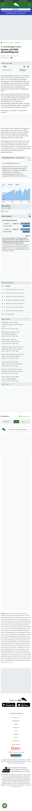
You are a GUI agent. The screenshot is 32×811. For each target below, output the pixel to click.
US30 (23, 1)
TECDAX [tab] (10, 184)
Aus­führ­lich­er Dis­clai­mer (7, 662)
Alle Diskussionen (9, 314)
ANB (16, 731)
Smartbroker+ (19, 166)
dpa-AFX (17, 42)
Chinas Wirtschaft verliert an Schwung (17, 289)
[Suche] (29, 4)
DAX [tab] (3, 184)
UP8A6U (6, 229)
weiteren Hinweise (21, 247)
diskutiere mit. (20, 158)
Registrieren (25, 422)
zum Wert (6, 211)
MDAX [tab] (17, 184)
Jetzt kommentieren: (6, 57)
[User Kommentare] (4, 805)
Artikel (11, 42)
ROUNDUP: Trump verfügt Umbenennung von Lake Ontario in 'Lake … (12, 324)
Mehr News (5, 384)
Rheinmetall (8, 70)
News (5, 42)
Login (16, 422)
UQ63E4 (6, 223)
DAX (8, 1)
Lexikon (16, 724)
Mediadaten (16, 721)
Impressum (16, 717)
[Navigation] (3, 4)
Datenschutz (16, 741)
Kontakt (16, 734)
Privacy (16, 737)
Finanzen (16, 727)
